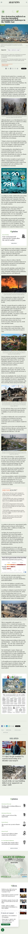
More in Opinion (14, 848)
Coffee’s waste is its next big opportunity (9, 816)
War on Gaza (5, 732)
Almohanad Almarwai (6, 804)
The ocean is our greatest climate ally (11, 825)
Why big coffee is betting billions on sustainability (11, 806)
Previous (1, 33)
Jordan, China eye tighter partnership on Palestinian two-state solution (10, 907)
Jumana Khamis (5, 65)
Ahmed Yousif (5, 831)
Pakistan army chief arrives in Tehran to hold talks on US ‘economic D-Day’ (9, 890)
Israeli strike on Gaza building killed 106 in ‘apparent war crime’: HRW (13, 783)
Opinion (14, 799)
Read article (14, 243)
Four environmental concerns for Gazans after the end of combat (11, 238)
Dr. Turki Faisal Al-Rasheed (8, 840)
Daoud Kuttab (5, 234)
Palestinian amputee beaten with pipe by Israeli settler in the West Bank (10, 901)
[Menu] (1, 2)
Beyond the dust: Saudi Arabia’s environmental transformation (10, 843)
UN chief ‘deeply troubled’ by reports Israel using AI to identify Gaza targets (13, 758)
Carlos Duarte (5, 822)
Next (26, 33)
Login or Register (5, 924)
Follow (24, 68)
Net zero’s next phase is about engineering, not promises (10, 834)
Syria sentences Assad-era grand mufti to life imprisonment (10, 895)
